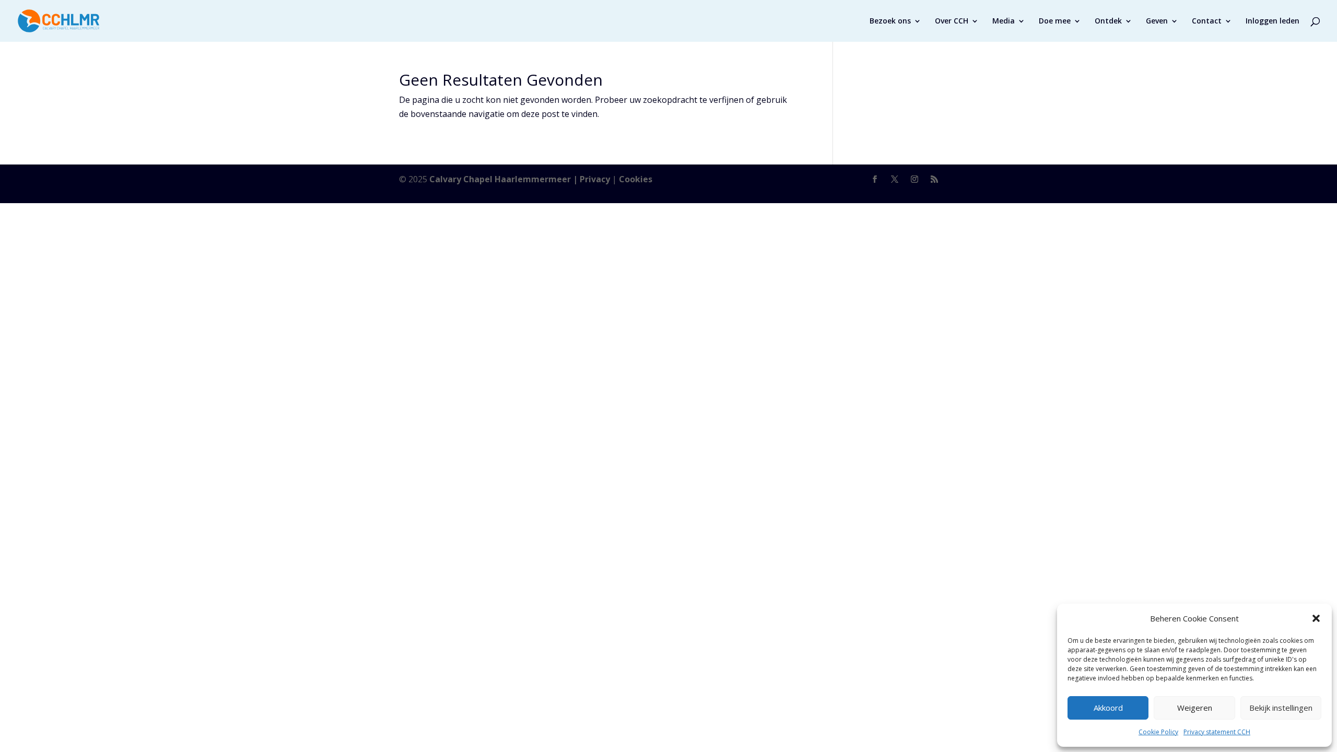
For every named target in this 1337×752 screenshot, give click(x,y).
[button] (1316, 618)
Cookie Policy (1158, 731)
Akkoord (1108, 707)
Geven (1157, 21)
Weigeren (1194, 707)
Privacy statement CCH (1216, 731)
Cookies (635, 179)
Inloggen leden (1272, 21)
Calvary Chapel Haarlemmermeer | (504, 179)
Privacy (595, 179)
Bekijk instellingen (1280, 707)
